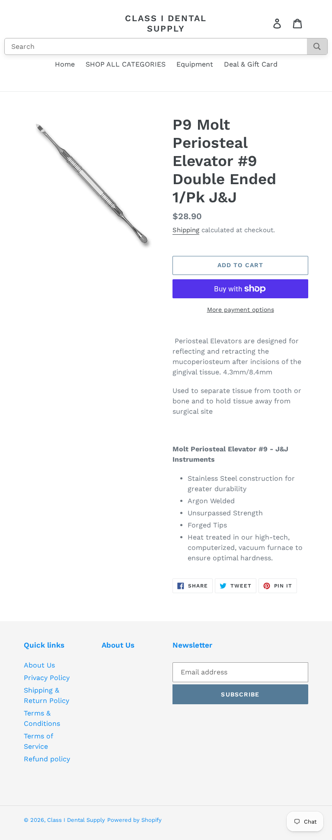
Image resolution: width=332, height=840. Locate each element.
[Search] (317, 46)
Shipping (185, 230)
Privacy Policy (47, 678)
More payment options (240, 309)
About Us (39, 665)
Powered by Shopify (134, 820)
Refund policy (47, 759)
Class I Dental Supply (166, 23)
